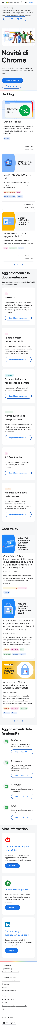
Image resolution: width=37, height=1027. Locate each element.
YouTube (4, 1002)
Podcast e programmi (9, 990)
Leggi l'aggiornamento (24, 752)
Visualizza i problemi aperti (10, 972)
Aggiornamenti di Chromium (11, 981)
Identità (8, 489)
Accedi (32, 2)
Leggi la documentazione (19, 318)
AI (6, 293)
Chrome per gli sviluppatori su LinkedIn (14, 1006)
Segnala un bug (7, 969)
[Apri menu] (3, 2)
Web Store (9, 412)
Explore (12, 908)
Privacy (10, 1017)
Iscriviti (12, 866)
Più (18, 265)
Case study (5, 984)
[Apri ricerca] (22, 2)
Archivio (4, 987)
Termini (4, 1017)
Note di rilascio (12, 80)
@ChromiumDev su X (9, 999)
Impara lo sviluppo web (17, 889)
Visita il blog (11, 86)
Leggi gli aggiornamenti (24, 796)
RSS (3, 1009)
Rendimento (9, 375)
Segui (11, 951)
